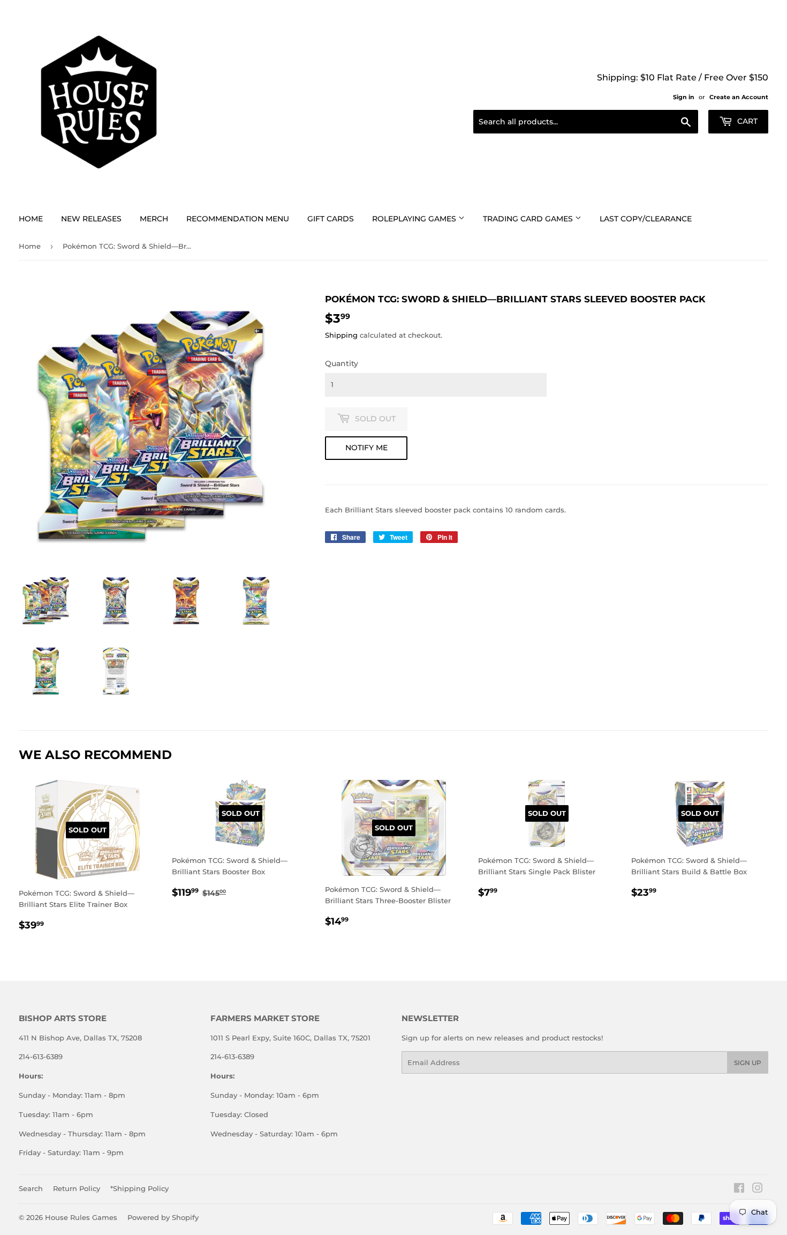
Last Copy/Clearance (646, 219)
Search (31, 1188)
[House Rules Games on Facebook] (739, 1189)
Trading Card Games (529, 219)
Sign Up (747, 1063)
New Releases (91, 219)
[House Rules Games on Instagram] (757, 1189)
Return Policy (76, 1188)
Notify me (366, 447)
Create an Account (738, 97)
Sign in (683, 97)
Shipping (341, 335)
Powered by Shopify (163, 1217)
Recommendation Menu (237, 219)
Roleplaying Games (415, 219)
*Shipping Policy (139, 1188)
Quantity (341, 363)
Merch (154, 219)
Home (31, 219)
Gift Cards (330, 219)
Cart (746, 121)
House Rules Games (81, 1217)
